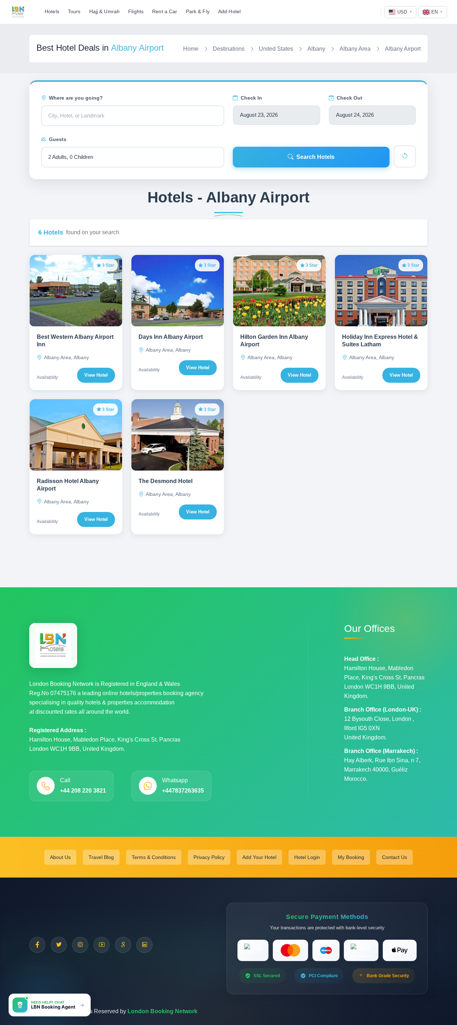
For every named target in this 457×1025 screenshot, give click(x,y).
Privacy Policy (209, 857)
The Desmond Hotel (165, 481)
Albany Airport (403, 49)
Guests (57, 139)
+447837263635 (183, 791)
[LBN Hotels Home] (18, 12)
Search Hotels (315, 157)
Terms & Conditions (154, 857)
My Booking (351, 857)
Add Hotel (229, 11)
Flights (136, 11)
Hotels (52, 11)
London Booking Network (162, 1011)
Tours (74, 11)
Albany (316, 49)
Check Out (349, 98)
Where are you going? (76, 98)
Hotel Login (307, 857)
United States (276, 49)
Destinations (229, 49)
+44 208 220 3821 (83, 791)
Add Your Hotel (259, 857)
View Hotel (96, 375)
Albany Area (355, 49)
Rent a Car (164, 11)
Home (191, 49)
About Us (60, 857)
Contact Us (394, 857)
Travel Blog (101, 857)
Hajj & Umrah (104, 11)
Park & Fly (198, 11)
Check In (251, 98)
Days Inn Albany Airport (171, 337)
